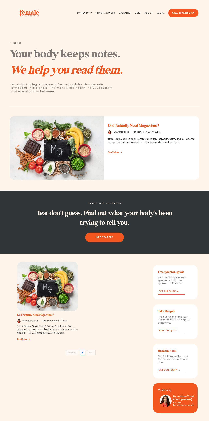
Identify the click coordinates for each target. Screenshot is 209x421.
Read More (113, 152)
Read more (22, 339)
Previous (72, 352)
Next (91, 352)
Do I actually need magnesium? (35, 315)
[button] (90, 12)
